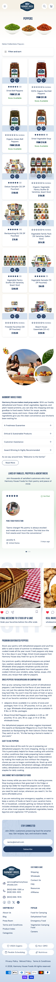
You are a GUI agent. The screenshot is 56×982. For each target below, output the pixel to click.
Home (4, 44)
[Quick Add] (12, 80)
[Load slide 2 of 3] (28, 551)
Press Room (8, 920)
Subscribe (27, 849)
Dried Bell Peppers (15, 90)
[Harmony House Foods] (11, 872)
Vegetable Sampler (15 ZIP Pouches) (41, 281)
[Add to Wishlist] (17, 80)
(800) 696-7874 (14, 897)
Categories (8, 933)
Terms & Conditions (42, 961)
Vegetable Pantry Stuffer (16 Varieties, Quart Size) (15, 282)
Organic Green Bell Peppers (14, 140)
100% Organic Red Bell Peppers (41, 92)
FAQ (32, 884)
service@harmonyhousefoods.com (17, 883)
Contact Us (36, 880)
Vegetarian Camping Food (40, 926)
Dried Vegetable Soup (41, 138)
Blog (5, 916)
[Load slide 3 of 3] (29, 551)
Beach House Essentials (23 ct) (41, 328)
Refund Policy (25, 961)
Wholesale (35, 876)
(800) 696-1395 (14, 889)
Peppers (21, 44)
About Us (7, 912)
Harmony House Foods (23, 966)
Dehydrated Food (38, 916)
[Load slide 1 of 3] (26, 551)
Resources (35, 888)
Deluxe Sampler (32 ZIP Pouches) (15, 187)
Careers (34, 931)
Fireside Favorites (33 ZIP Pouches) (14, 328)
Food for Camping (39, 912)
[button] (4, 6)
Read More (12, 463)
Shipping (35, 872)
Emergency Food (38, 920)
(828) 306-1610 (14, 892)
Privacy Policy (12, 961)
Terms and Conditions (12, 925)
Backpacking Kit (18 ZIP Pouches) (14, 234)
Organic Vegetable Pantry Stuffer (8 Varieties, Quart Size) (41, 189)
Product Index (9, 929)
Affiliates (35, 892)
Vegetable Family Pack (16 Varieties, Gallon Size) (41, 236)
